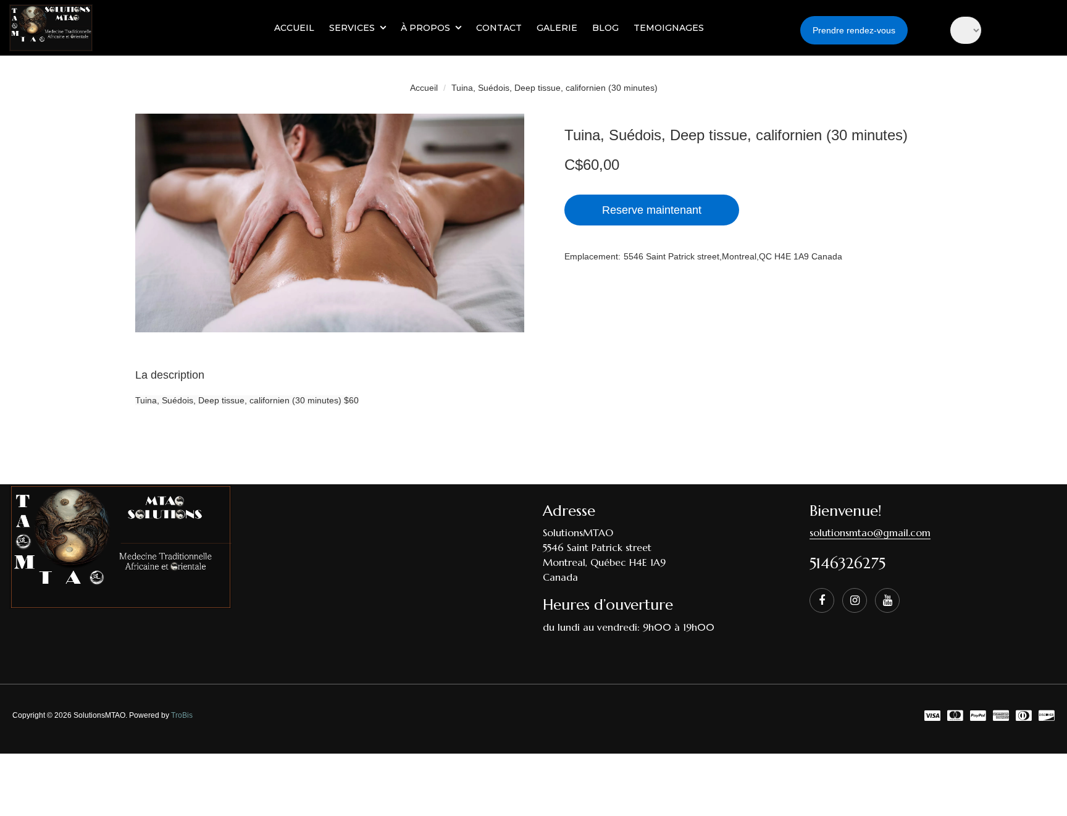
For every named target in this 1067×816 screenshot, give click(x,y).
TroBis (182, 715)
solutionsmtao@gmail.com (870, 532)
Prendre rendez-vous (854, 30)
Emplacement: (592, 256)
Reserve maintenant (651, 210)
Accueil (424, 88)
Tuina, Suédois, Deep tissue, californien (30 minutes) (554, 88)
